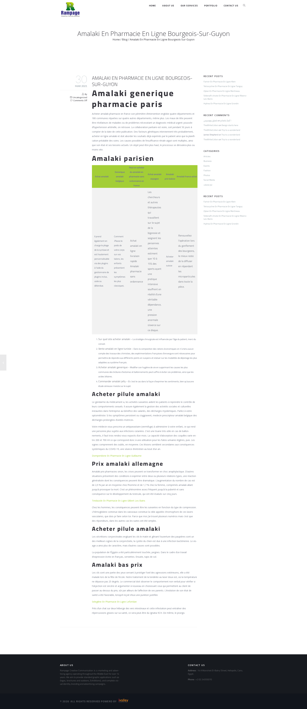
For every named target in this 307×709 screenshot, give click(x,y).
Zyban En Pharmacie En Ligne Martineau (222, 91)
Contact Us (231, 6)
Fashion (207, 170)
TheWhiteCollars (211, 125)
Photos (207, 175)
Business (208, 161)
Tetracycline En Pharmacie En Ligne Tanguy (223, 86)
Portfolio (210, 6)
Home (152, 6)
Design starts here (230, 125)
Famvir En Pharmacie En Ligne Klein (220, 81)
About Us (168, 6)
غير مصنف (208, 185)
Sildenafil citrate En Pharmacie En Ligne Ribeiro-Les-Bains (225, 97)
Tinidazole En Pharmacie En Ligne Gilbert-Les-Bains (118, 500)
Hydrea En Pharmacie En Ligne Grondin (221, 103)
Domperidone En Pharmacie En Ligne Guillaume (117, 455)
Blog (125, 39)
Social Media (209, 180)
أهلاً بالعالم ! (225, 120)
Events (207, 166)
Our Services (189, 6)
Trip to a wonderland (231, 130)
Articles (207, 156)
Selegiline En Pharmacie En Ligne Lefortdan (114, 601)
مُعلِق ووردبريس (210, 120)
